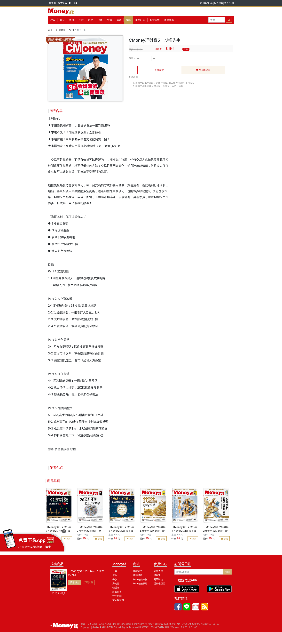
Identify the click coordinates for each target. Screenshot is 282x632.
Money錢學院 (140, 583)
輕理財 (115, 587)
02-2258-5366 (96, 623)
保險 (71, 19)
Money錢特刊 (140, 579)
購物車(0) (207, 3)
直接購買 (159, 70)
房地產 (115, 583)
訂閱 (227, 571)
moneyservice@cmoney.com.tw (130, 623)
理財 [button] (81, 19)
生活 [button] (109, 19)
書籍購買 (137, 575)
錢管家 (52, 2)
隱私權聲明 (159, 583)
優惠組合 (74, 582)
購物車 (157, 575)
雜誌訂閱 (140, 19)
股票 (52, 19)
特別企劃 (117, 595)
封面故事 (117, 591)
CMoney (62, 2)
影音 (119, 19)
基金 (114, 575)
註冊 (231, 3)
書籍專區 (169, 19)
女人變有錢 (118, 600)
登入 (226, 3)
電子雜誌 (158, 579)
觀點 (90, 19)
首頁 (50, 29)
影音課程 (218, 3)
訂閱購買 (60, 29)
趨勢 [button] (100, 19)
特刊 (71, 29)
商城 (128, 19)
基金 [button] (62, 19)
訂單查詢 (158, 571)
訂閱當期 (88, 582)
